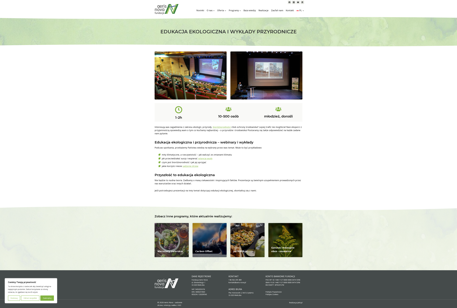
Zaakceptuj (47, 298)
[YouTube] (298, 2)
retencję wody (205, 158)
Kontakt (290, 10)
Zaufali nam (277, 10)
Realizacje (263, 10)
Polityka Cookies (272, 294)
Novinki (200, 10)
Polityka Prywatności (274, 292)
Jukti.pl (299, 302)
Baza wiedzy (249, 10)
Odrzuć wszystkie (30, 298)
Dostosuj (14, 298)
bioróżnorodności (222, 127)
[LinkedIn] (302, 2)
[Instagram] (294, 2)
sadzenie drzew (190, 166)
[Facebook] (289, 2)
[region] (31, 290)
